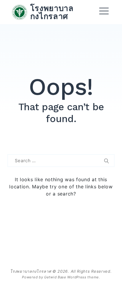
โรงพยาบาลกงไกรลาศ (52, 12)
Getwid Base (55, 277)
